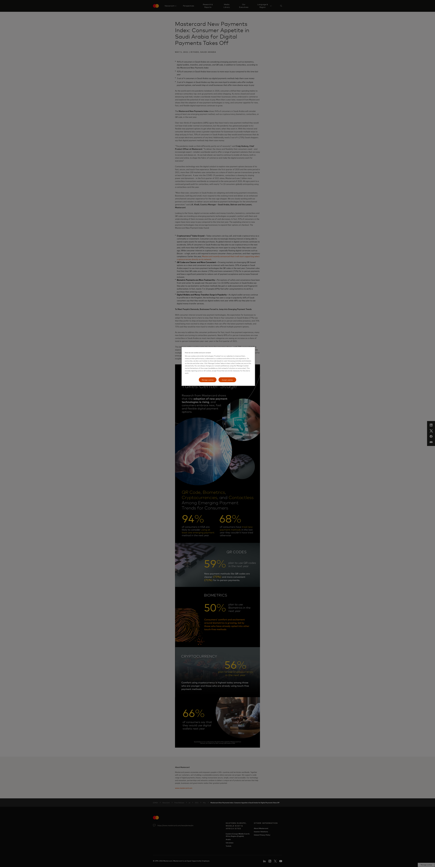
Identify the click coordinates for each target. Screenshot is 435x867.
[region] (218, 366)
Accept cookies (227, 380)
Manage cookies (208, 380)
